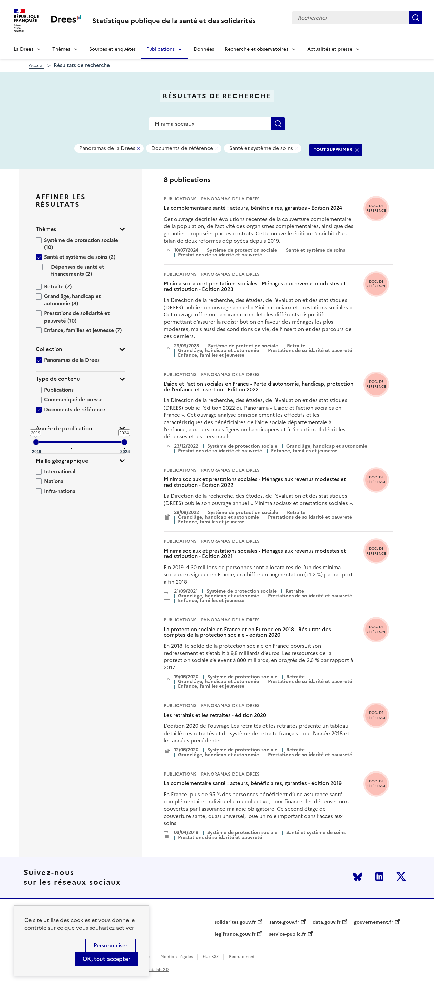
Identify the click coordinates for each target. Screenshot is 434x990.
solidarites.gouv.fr (235, 922)
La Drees (23, 49)
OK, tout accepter (106, 959)
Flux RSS (211, 957)
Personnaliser (110, 945)
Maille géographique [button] (62, 461)
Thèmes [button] (46, 229)
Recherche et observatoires (256, 49)
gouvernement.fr (373, 922)
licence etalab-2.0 (151, 970)
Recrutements (242, 957)
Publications (160, 49)
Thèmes (61, 49)
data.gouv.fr (327, 922)
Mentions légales (176, 957)
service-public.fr (287, 934)
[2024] (124, 442)
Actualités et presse (329, 49)
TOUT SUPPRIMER (333, 149)
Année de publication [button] (64, 428)
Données (204, 49)
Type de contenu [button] (58, 379)
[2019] (36, 442)
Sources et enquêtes (112, 49)
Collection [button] (49, 349)
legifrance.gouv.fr (235, 934)
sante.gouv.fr (284, 922)
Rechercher (415, 17)
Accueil (36, 65)
